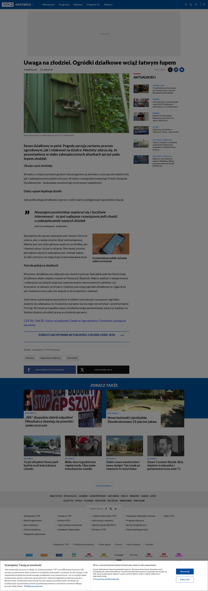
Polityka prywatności (33, 586)
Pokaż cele (185, 579)
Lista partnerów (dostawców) (106, 579)
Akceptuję (184, 571)
